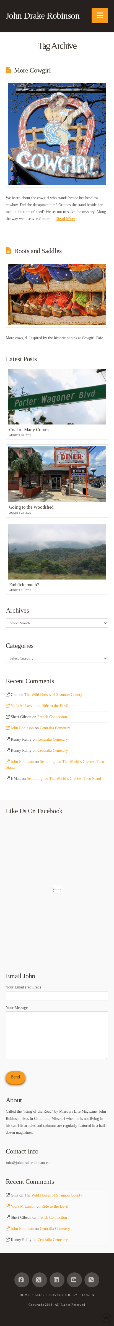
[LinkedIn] (57, 1279)
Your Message (17, 1008)
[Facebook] (21, 1279)
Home (25, 1295)
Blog (39, 1295)
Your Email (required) (23, 987)
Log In (88, 1295)
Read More (65, 219)
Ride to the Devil (55, 706)
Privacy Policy (63, 1295)
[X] (39, 1279)
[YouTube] (74, 1279)
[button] (100, 15)
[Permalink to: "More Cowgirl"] (57, 134)
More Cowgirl (32, 70)
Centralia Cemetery (55, 728)
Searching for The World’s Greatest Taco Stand (64, 778)
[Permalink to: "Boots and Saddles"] (57, 295)
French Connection (52, 717)
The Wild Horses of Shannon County (53, 695)
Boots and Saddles (38, 250)
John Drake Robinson (43, 15)
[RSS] (91, 1279)
